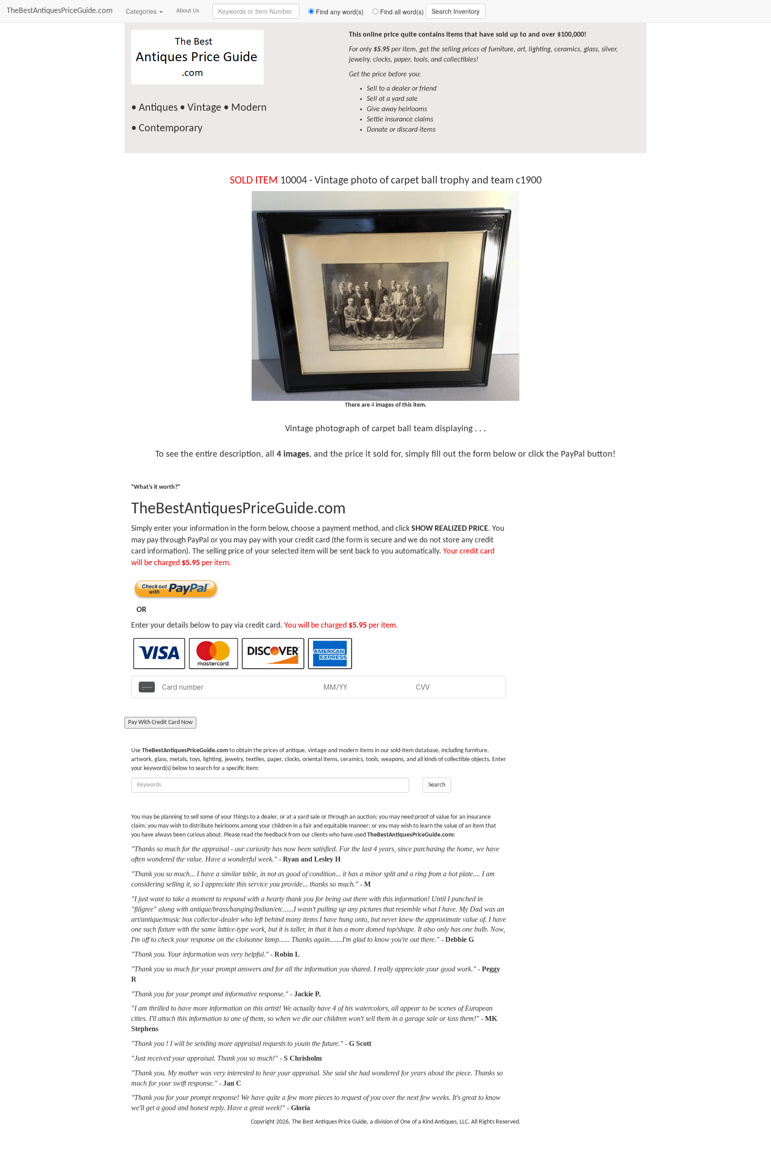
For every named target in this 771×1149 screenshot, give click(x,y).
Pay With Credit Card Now (160, 722)
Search (436, 785)
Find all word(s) (401, 11)
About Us (187, 11)
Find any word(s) (339, 11)
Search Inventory (455, 11)
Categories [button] (142, 11)
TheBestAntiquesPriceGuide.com (59, 11)
